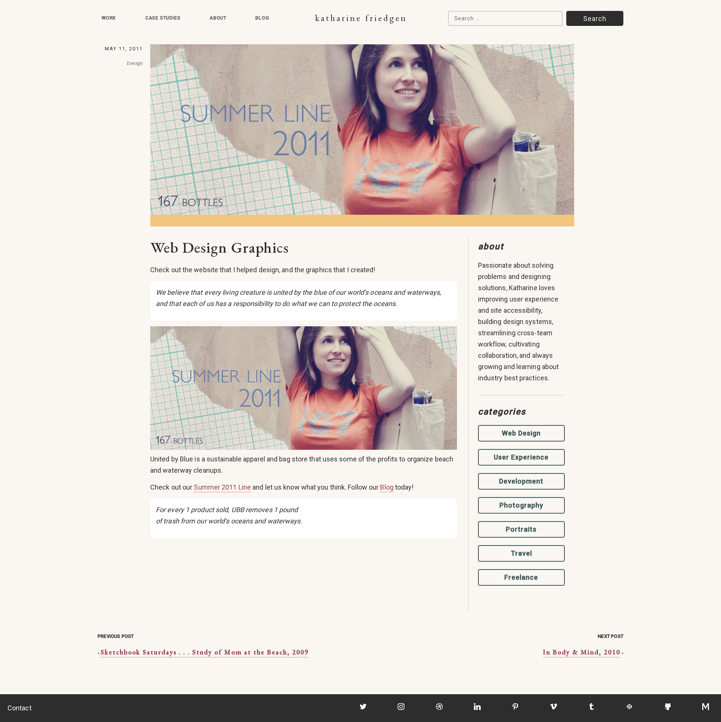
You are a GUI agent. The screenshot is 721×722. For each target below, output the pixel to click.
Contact (20, 708)
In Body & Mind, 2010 (581, 652)
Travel (521, 553)
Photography (521, 505)
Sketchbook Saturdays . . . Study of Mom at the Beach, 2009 (205, 652)
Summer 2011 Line (222, 487)
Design (135, 63)
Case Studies (163, 18)
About (218, 18)
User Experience (521, 457)
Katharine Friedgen (361, 18)
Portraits (521, 529)
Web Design (521, 433)
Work (108, 18)
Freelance (521, 577)
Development (521, 481)
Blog (262, 18)
